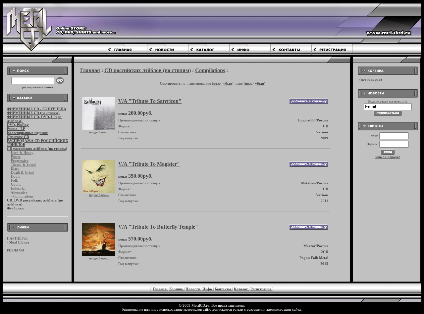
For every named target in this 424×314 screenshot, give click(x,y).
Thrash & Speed (23, 164)
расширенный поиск (37, 87)
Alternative (19, 192)
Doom (16, 176)
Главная (90, 70)
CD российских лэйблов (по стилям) (37, 149)
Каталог (241, 289)
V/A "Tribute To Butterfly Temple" (158, 227)
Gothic (16, 184)
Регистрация (261, 289)
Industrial (18, 188)
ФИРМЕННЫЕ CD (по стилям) (33, 113)
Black (15, 168)
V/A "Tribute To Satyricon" (150, 101)
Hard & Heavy (22, 153)
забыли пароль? (387, 157)
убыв (227, 83)
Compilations (210, 70)
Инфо (207, 289)
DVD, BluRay (18, 125)
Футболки (15, 208)
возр (217, 83)
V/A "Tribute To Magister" (149, 164)
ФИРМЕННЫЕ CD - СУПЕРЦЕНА (36, 109)
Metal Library (19, 242)
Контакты (223, 289)
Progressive (19, 160)
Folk (14, 180)
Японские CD (18, 137)
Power (16, 156)
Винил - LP (16, 129)
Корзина (176, 289)
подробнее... (99, 132)
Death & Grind (22, 172)
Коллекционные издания (27, 133)
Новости (193, 289)
